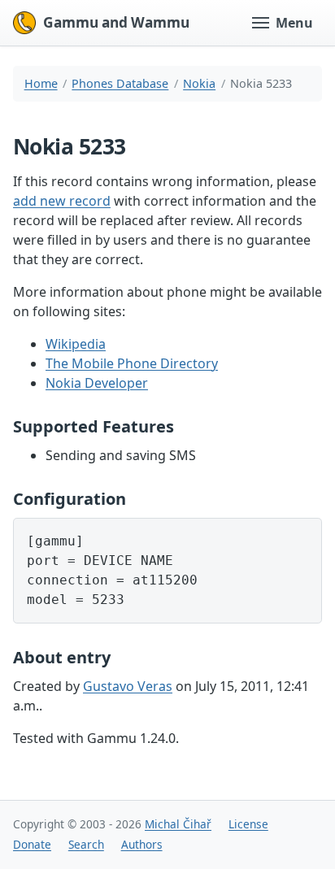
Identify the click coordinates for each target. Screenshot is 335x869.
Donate (32, 844)
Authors (142, 844)
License (248, 824)
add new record (62, 201)
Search (86, 844)
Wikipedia (76, 344)
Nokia (199, 83)
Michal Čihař (178, 824)
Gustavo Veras (127, 686)
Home (41, 83)
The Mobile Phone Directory (132, 363)
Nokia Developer (97, 383)
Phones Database (120, 83)
